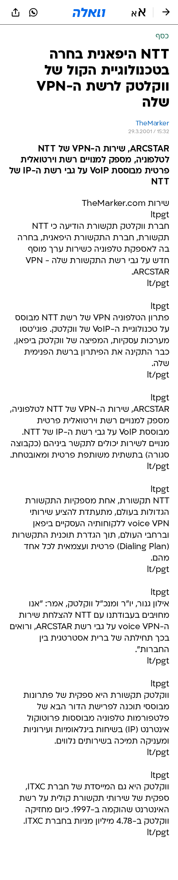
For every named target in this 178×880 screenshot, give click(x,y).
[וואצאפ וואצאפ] (33, 12)
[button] (138, 12)
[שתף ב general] (15, 12)
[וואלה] (89, 12)
